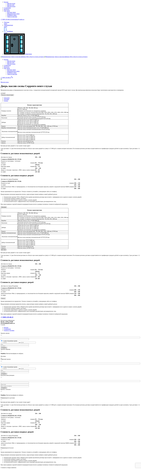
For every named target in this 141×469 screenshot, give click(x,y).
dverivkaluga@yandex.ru (17, 19)
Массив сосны (11, 3)
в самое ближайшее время (10, 341)
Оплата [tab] (6, 100)
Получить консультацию (7, 95)
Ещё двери (7, 10)
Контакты (6, 9)
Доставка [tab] (6, 99)
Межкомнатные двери (13, 13)
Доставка (3, 249)
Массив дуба (10, 5)
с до (12, 342)
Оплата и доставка (9, 330)
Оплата (3, 298)
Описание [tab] (7, 98)
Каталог (6, 2)
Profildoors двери (11, 15)
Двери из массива (12, 16)
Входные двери (11, 12)
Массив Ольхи (11, 6)
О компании (7, 8)
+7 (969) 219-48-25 (6, 19)
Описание (3, 207)
